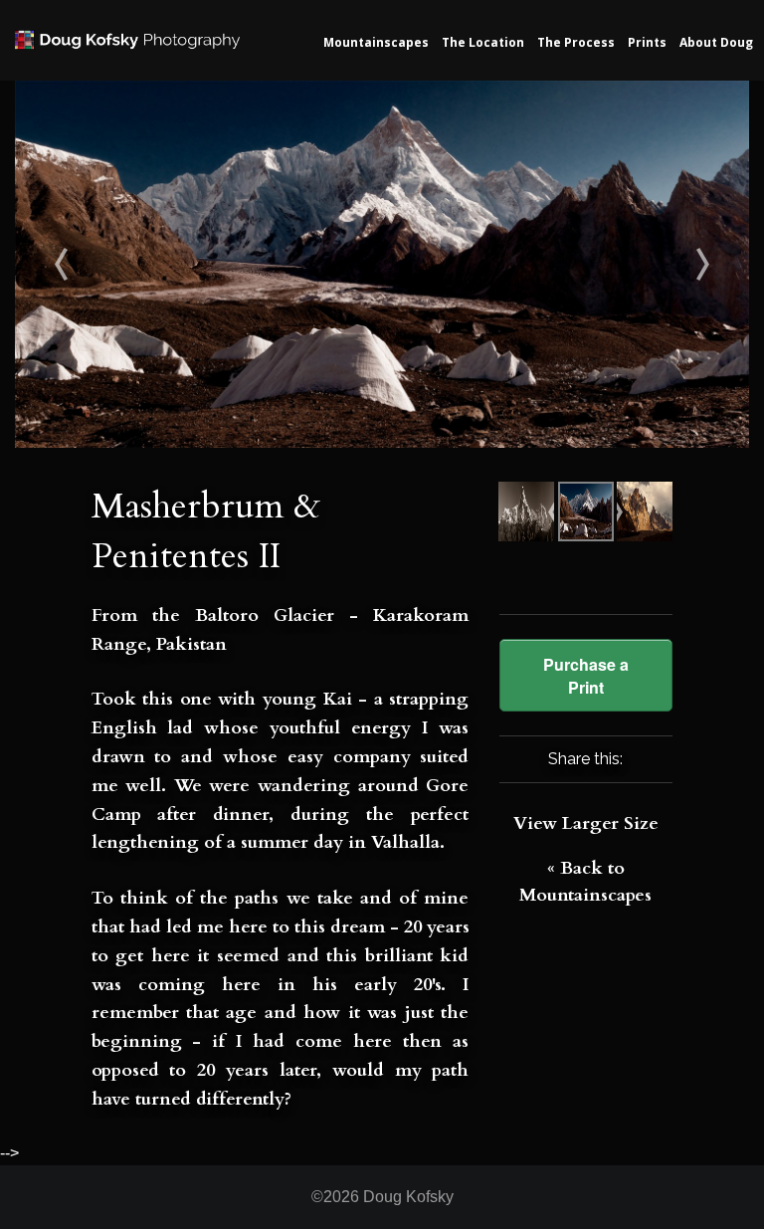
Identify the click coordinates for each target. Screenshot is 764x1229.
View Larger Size (586, 823)
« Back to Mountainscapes (585, 882)
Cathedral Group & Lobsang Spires (658, 264)
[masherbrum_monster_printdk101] (382, 263)
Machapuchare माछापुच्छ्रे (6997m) (107, 264)
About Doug (716, 42)
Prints (647, 42)
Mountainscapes (376, 42)
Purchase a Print (586, 676)
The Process (576, 42)
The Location (483, 42)
